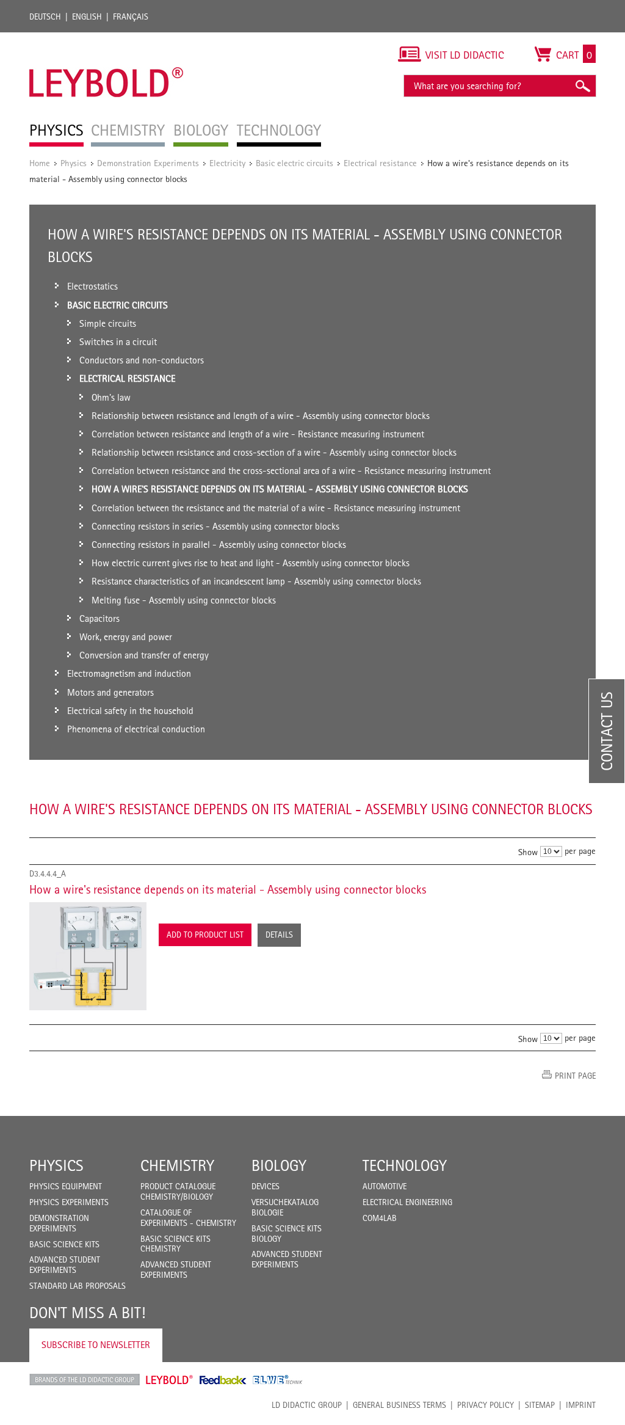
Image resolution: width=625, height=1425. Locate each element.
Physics (73, 163)
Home (39, 163)
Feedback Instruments (223, 1380)
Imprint (581, 1405)
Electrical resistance (380, 163)
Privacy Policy (485, 1405)
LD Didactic (84, 1380)
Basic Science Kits (64, 1244)
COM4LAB (380, 1218)
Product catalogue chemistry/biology (177, 1191)
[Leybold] (106, 38)
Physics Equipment (65, 1186)
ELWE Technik (278, 1380)
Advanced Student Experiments (64, 1265)
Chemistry (177, 1165)
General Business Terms (399, 1405)
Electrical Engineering (407, 1202)
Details (279, 934)
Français (130, 16)
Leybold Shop (169, 1380)
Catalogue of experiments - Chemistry (188, 1218)
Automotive (384, 1186)
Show (528, 852)
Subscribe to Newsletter (96, 1344)
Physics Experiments (69, 1202)
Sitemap (540, 1405)
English (87, 16)
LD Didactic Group (307, 1405)
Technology (405, 1165)
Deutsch (45, 16)
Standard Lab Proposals (77, 1286)
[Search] (582, 86)
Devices (265, 1186)
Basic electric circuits (294, 163)
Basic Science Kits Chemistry (175, 1244)
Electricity (227, 163)
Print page (575, 1076)
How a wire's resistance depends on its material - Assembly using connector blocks (227, 889)
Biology (278, 1165)
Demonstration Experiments (148, 163)
